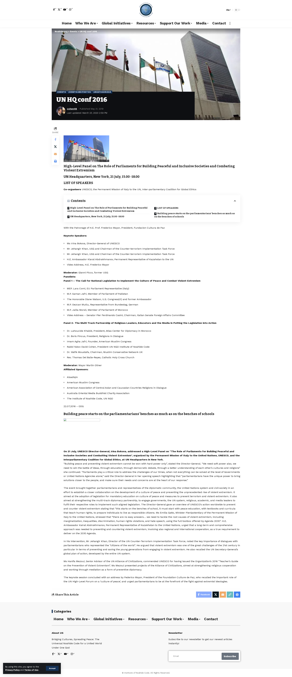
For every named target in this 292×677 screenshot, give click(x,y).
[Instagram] (70, 9)
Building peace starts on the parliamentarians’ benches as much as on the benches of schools (194, 215)
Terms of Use (31, 670)
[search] (222, 9)
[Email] (55, 154)
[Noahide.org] (146, 9)
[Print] (55, 161)
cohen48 (72, 108)
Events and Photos (80, 92)
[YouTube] (65, 9)
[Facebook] (54, 9)
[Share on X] (55, 146)
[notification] (217, 9)
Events (61, 92)
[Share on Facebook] (55, 139)
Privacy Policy (12, 670)
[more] (230, 23)
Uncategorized (102, 92)
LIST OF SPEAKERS (167, 208)
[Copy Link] (230, 595)
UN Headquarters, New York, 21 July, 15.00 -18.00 (97, 216)
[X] (60, 9)
